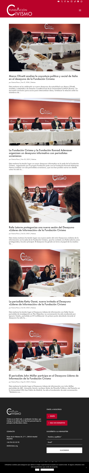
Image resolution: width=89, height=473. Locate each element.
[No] (86, 467)
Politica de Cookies (47, 469)
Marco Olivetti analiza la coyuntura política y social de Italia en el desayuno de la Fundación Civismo (43, 77)
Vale (37, 469)
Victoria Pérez (15, 82)
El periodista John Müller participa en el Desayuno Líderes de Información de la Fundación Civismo (44, 377)
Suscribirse (64, 450)
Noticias (33, 82)
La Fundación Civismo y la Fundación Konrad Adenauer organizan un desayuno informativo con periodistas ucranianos (40, 153)
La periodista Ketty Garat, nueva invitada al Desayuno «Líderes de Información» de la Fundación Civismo (40, 303)
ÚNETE (52, 416)
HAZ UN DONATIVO (57, 423)
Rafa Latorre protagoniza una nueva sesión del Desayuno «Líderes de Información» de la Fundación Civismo (41, 228)
